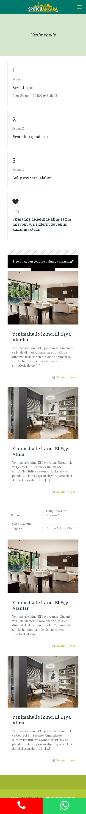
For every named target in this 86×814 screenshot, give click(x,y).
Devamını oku (65, 377)
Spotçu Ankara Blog (60, 528)
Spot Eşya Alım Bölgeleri (21, 526)
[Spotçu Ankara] (43, 7)
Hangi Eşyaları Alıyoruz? (56, 513)
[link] (43, 269)
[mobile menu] (80, 7)
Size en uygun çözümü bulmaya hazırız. (41, 261)
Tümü (15, 515)
